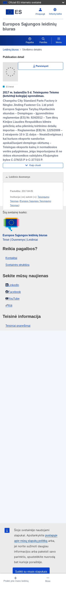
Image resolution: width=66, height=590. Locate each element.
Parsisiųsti (42, 66)
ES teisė (9, 86)
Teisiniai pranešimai (17, 325)
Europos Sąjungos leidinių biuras (30, 26)
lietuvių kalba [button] (55, 14)
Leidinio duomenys (19, 177)
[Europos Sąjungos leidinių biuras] (14, 12)
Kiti (10, 305)
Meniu (59, 42)
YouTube (14, 298)
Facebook (14, 291)
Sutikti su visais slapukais (31, 571)
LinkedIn (13, 285)
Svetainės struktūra (17, 264)
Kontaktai (11, 257)
